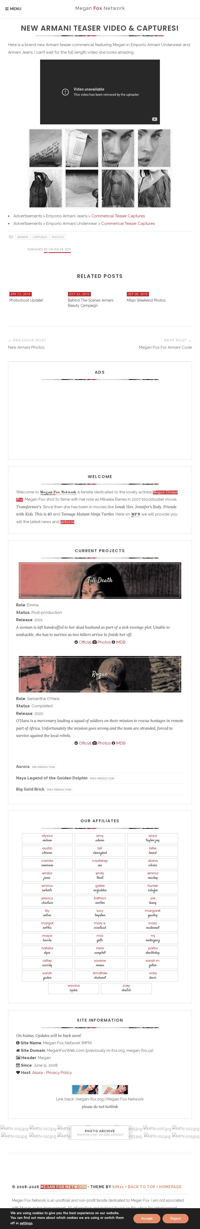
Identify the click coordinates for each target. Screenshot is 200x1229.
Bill (100, 851)
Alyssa (47, 838)
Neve (100, 951)
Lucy (100, 913)
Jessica (47, 901)
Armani (22, 237)
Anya (153, 838)
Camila (47, 863)
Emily (100, 876)
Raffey (47, 963)
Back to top (141, 1187)
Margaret (152, 913)
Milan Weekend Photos (146, 300)
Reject (175, 1218)
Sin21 (118, 1187)
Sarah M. (153, 963)
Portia (153, 951)
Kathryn (100, 901)
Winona (74, 988)
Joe (153, 901)
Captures (40, 237)
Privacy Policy (59, 1072)
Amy (100, 838)
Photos (58, 237)
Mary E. (100, 926)
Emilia (47, 876)
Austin (47, 851)
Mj (153, 938)
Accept (147, 1218)
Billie (153, 851)
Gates (100, 888)
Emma (152, 876)
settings (26, 1223)
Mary (152, 926)
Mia (100, 938)
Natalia (47, 951)
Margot (47, 926)
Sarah (47, 975)
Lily (47, 913)
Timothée (100, 975)
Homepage (170, 1187)
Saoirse (100, 963)
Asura (37, 1072)
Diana (153, 863)
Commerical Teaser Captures (118, 216)
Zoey (126, 988)
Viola (153, 975)
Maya (47, 938)
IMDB (120, 642)
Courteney (100, 863)
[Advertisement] (100, 416)
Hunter (153, 888)
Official (84, 642)
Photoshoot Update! (26, 300)
